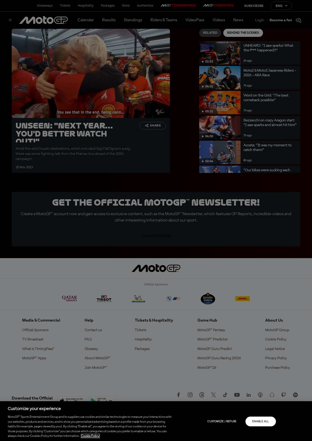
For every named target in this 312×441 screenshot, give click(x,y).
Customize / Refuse (221, 421)
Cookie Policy (90, 436)
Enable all (260, 421)
